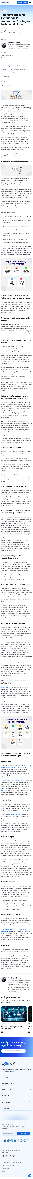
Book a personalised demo (12, 1051)
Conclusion (6, 76)
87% (2, 790)
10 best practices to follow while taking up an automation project (17, 69)
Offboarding (5, 687)
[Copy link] (9, 85)
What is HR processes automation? (13, 66)
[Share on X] (6, 85)
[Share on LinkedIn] (2, 85)
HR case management (8, 841)
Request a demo (22, 2)
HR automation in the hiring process (12, 780)
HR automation (16, 538)
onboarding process (14, 815)
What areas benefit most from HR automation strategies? (17, 73)
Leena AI (27, 663)
